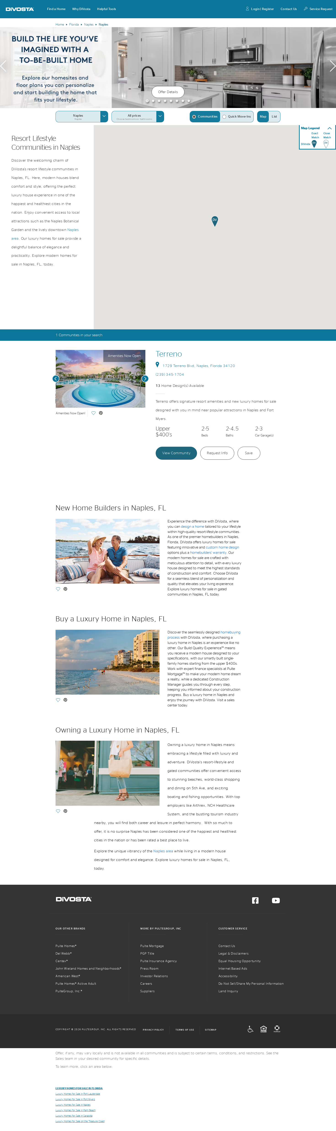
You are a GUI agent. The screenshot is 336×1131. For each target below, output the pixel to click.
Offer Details (168, 92)
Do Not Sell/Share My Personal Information (251, 983)
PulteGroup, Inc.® (69, 991)
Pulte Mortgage (152, 946)
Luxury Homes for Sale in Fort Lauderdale (78, 1094)
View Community (176, 453)
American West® (68, 976)
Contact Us (289, 9)
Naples (88, 24)
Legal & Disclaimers (234, 953)
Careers (146, 983)
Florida (74, 24)
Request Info (217, 453)
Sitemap (210, 1030)
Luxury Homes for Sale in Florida (79, 1088)
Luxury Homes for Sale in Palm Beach (76, 1110)
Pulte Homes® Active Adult (76, 983)
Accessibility (228, 976)
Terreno (169, 354)
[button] (56, 9)
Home (60, 24)
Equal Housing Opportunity (240, 961)
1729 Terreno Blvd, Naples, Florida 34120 (199, 366)
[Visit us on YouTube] (276, 902)
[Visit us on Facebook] (255, 902)
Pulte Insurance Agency (158, 961)
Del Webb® (64, 953)
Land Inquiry (228, 991)
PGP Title (147, 953)
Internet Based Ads (233, 968)
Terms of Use (185, 1030)
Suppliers (147, 991)
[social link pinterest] (101, 413)
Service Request (321, 9)
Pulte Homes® (66, 946)
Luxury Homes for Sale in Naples (73, 1105)
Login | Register (262, 9)
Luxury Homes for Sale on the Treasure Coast (80, 1121)
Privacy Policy (153, 1030)
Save (249, 453)
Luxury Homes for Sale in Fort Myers (75, 1099)
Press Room (149, 968)
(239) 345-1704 (170, 374)
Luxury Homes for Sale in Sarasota (74, 1116)
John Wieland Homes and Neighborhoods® (88, 968)
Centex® (62, 961)
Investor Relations (154, 976)
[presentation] (3, 67)
